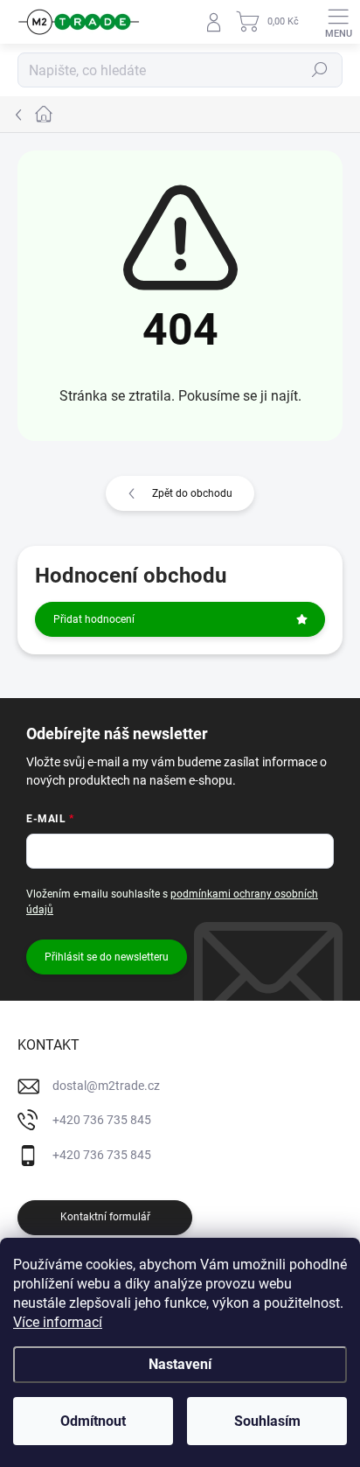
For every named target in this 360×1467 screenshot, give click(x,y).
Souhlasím (267, 1421)
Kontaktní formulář (105, 1217)
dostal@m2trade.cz (106, 1086)
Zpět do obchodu (192, 493)
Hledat (320, 70)
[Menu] (338, 22)
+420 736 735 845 (101, 1120)
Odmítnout (93, 1421)
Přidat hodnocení (94, 619)
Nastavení (180, 1364)
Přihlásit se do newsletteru (107, 957)
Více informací (57, 1322)
